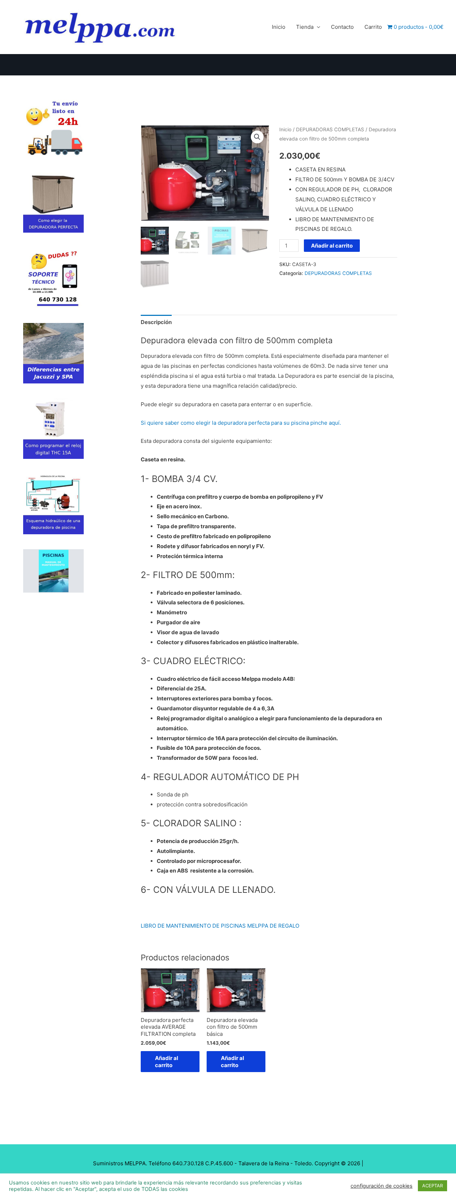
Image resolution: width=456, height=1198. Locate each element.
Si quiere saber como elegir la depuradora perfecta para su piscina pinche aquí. (241, 422)
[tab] (156, 322)
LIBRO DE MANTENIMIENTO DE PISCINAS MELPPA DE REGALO (220, 925)
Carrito (373, 26)
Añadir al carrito (332, 245)
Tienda (305, 26)
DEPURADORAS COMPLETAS (330, 129)
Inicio (278, 26)
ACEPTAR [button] (432, 1185)
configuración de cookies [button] (382, 1186)
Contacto (342, 26)
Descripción (156, 322)
